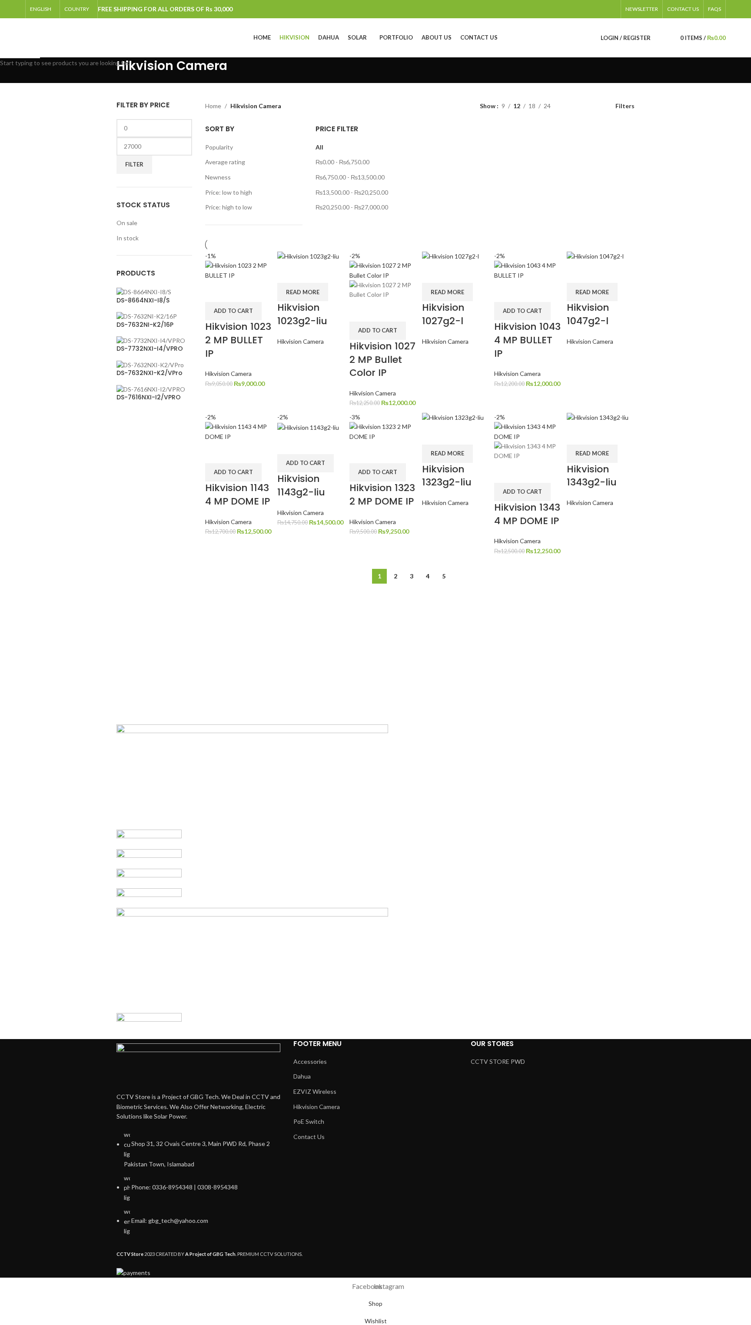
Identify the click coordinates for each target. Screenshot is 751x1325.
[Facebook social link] (603, 9)
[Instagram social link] (614, 9)
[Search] (659, 37)
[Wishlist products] (668, 37)
